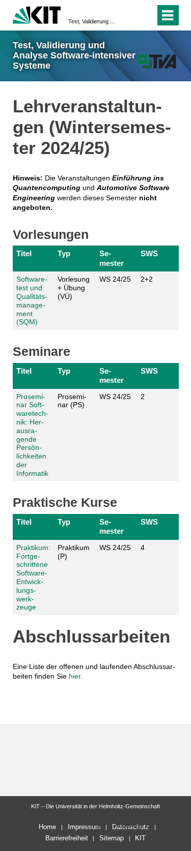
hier (75, 676)
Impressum (84, 827)
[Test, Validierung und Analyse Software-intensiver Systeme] (156, 61)
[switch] (129, 15)
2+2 (147, 279)
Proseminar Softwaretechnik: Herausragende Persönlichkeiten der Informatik (32, 434)
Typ (64, 253)
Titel (24, 253)
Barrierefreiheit (66, 838)
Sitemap (111, 838)
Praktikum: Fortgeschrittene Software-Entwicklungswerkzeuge (33, 577)
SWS (149, 253)
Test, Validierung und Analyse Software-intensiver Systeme (92, 21)
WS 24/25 (115, 279)
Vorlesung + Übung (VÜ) (74, 287)
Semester (111, 258)
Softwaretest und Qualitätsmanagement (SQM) (31, 300)
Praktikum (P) (74, 551)
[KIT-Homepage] (37, 14)
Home (47, 827)
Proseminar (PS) (72, 400)
